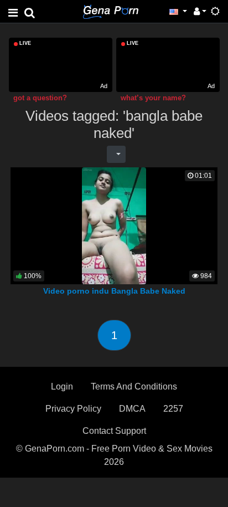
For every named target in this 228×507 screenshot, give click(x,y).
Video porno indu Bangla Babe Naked (114, 290)
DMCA (132, 408)
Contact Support (114, 431)
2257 (173, 408)
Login (62, 386)
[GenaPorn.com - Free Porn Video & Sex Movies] (110, 11)
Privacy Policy (73, 408)
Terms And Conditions (134, 386)
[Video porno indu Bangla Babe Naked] (114, 225)
